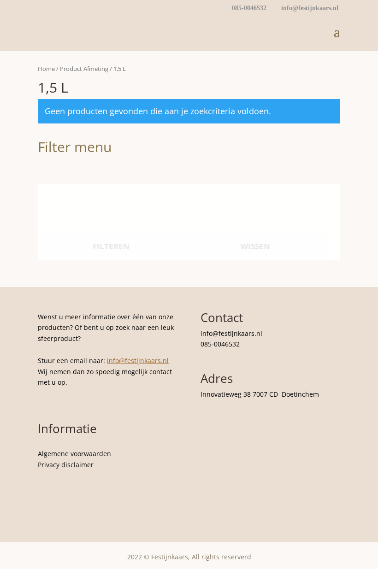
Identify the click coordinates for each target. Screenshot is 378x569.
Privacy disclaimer (66, 464)
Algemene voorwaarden (74, 453)
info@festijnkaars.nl (138, 360)
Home (46, 69)
